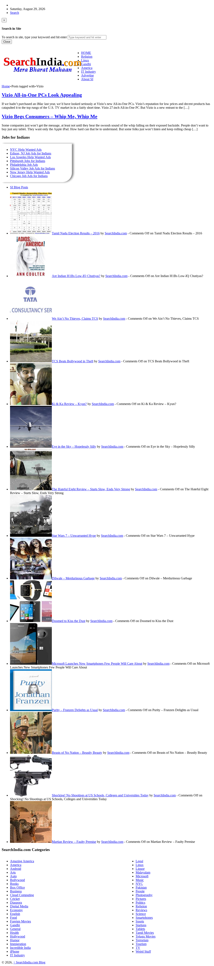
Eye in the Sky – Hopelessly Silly (74, 446)
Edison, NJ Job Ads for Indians (30, 153)
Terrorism (142, 940)
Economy (16, 910)
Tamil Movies (145, 932)
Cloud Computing (22, 895)
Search (14, 12)
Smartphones (144, 917)
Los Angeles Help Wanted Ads (30, 157)
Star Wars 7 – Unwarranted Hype (74, 535)
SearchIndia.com (116, 233)
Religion (141, 906)
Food (13, 917)
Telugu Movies (145, 936)
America (15, 865)
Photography (144, 895)
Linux (140, 865)
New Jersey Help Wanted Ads (30, 172)
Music (140, 880)
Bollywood (17, 880)
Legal (139, 861)
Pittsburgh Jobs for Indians (27, 161)
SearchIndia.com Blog (29, 962)
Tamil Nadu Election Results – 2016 (76, 233)
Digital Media (19, 906)
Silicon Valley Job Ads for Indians (32, 168)
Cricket (15, 899)
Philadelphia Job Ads (24, 164)
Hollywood (17, 936)
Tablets (140, 929)
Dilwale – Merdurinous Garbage (73, 578)
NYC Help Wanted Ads (26, 149)
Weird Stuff (143, 951)
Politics (140, 902)
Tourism (141, 944)
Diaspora (16, 902)
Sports (140, 921)
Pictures (141, 899)
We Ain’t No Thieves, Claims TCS (75, 318)
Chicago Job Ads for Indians (29, 176)
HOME (86, 53)
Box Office (17, 887)
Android (15, 868)
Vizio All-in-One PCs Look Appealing (42, 95)
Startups (141, 925)
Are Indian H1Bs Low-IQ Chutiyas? (76, 276)
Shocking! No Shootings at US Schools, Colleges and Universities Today (100, 795)
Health (14, 932)
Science (141, 914)
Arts (13, 872)
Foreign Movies (20, 921)
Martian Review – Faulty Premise (74, 841)
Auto (13, 876)
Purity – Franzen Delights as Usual (75, 710)
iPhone (14, 951)
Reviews (141, 910)
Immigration (18, 944)
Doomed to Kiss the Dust (68, 621)
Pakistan (141, 887)
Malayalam (143, 872)
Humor (14, 940)
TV (138, 947)
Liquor (140, 868)
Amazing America (22, 861)
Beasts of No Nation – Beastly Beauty (77, 752)
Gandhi (15, 925)
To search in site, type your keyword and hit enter (34, 37)
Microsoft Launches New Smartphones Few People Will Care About (97, 663)
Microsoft (142, 876)
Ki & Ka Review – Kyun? (69, 404)
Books (14, 883)
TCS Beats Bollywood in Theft (72, 361)
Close (6, 41)
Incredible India (20, 947)
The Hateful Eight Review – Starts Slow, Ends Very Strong (91, 489)
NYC (139, 883)
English (15, 914)
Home (6, 86)
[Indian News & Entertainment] (42, 73)
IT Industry (17, 955)
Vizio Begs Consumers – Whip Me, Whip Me (49, 116)
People (140, 891)
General (15, 929)
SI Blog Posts (19, 187)
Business (16, 891)
